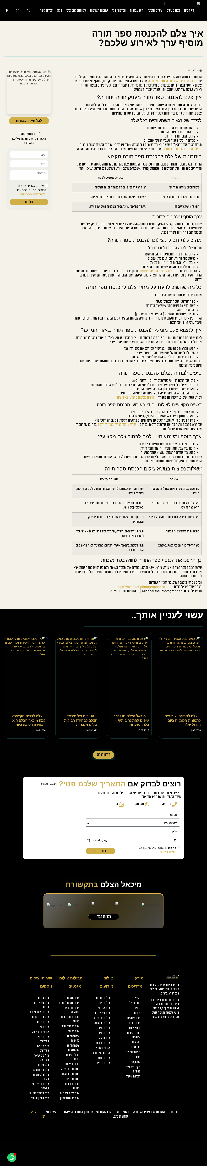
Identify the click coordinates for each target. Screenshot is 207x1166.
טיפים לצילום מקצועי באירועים (135, 397)
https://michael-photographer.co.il (141, 587)
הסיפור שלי (119, 10)
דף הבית (189, 10)
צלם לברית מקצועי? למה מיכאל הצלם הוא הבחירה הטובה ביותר (29, 720)
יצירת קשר (46, 10)
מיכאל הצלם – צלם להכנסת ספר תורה (170, 81)
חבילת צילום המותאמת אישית (157, 271)
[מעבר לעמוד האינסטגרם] (19, 10)
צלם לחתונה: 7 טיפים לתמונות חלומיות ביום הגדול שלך (183, 720)
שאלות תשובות (99, 10)
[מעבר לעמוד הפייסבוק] (8, 10)
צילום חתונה (155, 10)
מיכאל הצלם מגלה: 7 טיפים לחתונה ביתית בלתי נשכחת (131, 720)
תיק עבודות (136, 10)
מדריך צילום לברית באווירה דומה (117, 425)
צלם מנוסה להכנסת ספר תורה (181, 149)
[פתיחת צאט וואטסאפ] (11, 1157)
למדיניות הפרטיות (32, 194)
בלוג (59, 10)
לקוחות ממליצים (76, 10)
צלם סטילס (173, 10)
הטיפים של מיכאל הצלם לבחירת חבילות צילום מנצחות (80, 720)
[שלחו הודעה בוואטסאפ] (30, 10)
